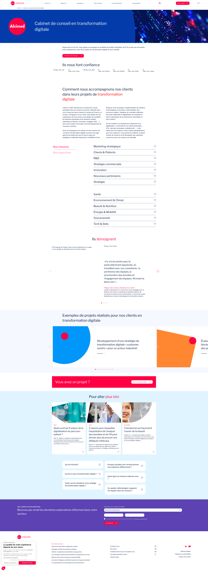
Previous (50, 271)
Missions (63, 3)
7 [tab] (110, 369)
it (155, 554)
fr (155, 546)
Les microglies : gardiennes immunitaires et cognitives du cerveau (71, 554)
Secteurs (47, 3)
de (155, 551)
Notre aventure (98, 3)
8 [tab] (112, 369)
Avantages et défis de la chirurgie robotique (64, 549)
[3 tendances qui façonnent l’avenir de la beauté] (139, 452)
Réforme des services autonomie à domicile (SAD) (66, 557)
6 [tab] (107, 369)
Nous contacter (181, 3)
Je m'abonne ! (109, 523)
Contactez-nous (115, 546)
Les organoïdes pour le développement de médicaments (68, 562)
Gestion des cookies (185, 557)
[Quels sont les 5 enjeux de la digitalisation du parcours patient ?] (69, 452)
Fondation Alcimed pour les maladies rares (122, 551)
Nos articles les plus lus (57, 544)
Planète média (114, 557)
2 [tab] (104, 303)
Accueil (19, 8)
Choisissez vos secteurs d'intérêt (114, 507)
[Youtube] (189, 546)
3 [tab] (106, 303)
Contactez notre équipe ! (71, 55)
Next (157, 271)
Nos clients (113, 549)
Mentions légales (186, 551)
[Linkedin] (186, 546)
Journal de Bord (136, 3)
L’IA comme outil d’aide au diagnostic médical (64, 546)
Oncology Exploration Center (118, 554)
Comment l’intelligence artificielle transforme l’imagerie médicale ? (71, 560)
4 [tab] (103, 369)
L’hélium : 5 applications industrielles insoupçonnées (67, 552)
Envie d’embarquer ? (117, 3)
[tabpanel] (104, 271)
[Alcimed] (17, 3)
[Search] (160, 3)
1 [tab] (101, 303)
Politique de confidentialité (183, 554)
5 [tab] (105, 369)
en (155, 549)
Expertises (79, 3)
